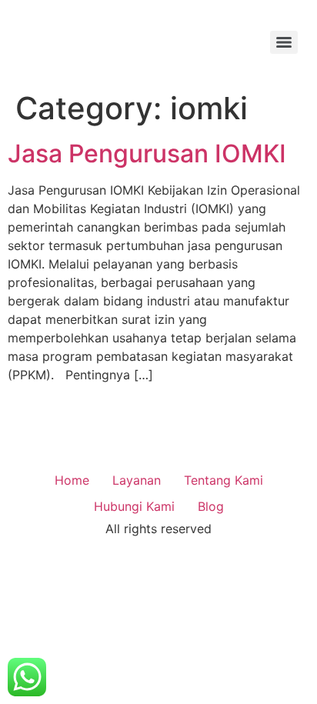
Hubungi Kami (134, 506)
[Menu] (284, 42)
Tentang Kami (223, 480)
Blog (211, 506)
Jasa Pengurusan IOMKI (147, 153)
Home (72, 480)
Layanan (136, 480)
